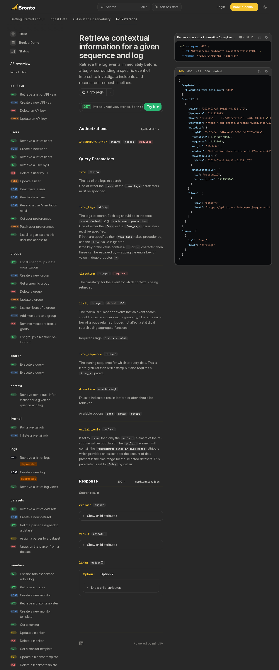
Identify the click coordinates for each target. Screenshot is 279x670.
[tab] (181, 71)
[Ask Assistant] (266, 37)
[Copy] (138, 107)
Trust (23, 34)
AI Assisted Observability (92, 19)
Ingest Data (58, 19)
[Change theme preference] (265, 6)
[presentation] (38, 347)
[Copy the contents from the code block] (259, 37)
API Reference (126, 19)
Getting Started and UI (27, 19)
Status (24, 51)
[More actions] (110, 92)
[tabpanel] (223, 170)
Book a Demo (29, 42)
